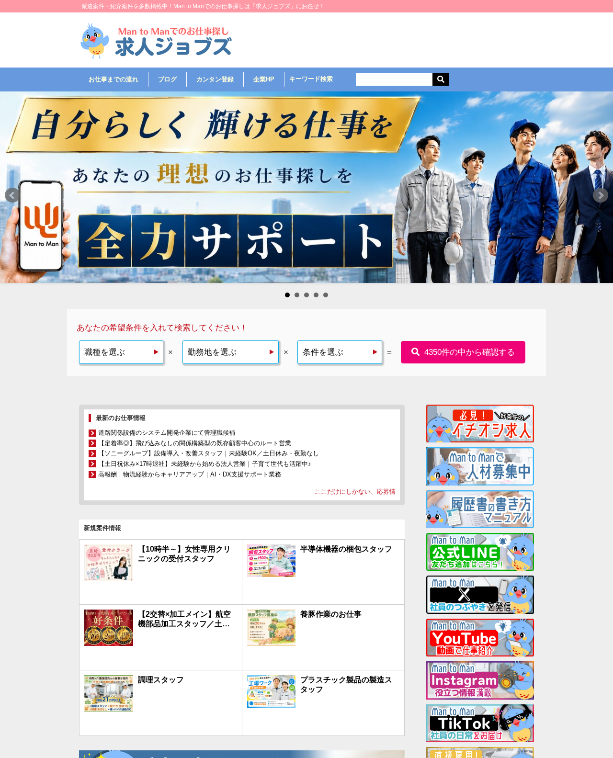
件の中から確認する (469, 352)
